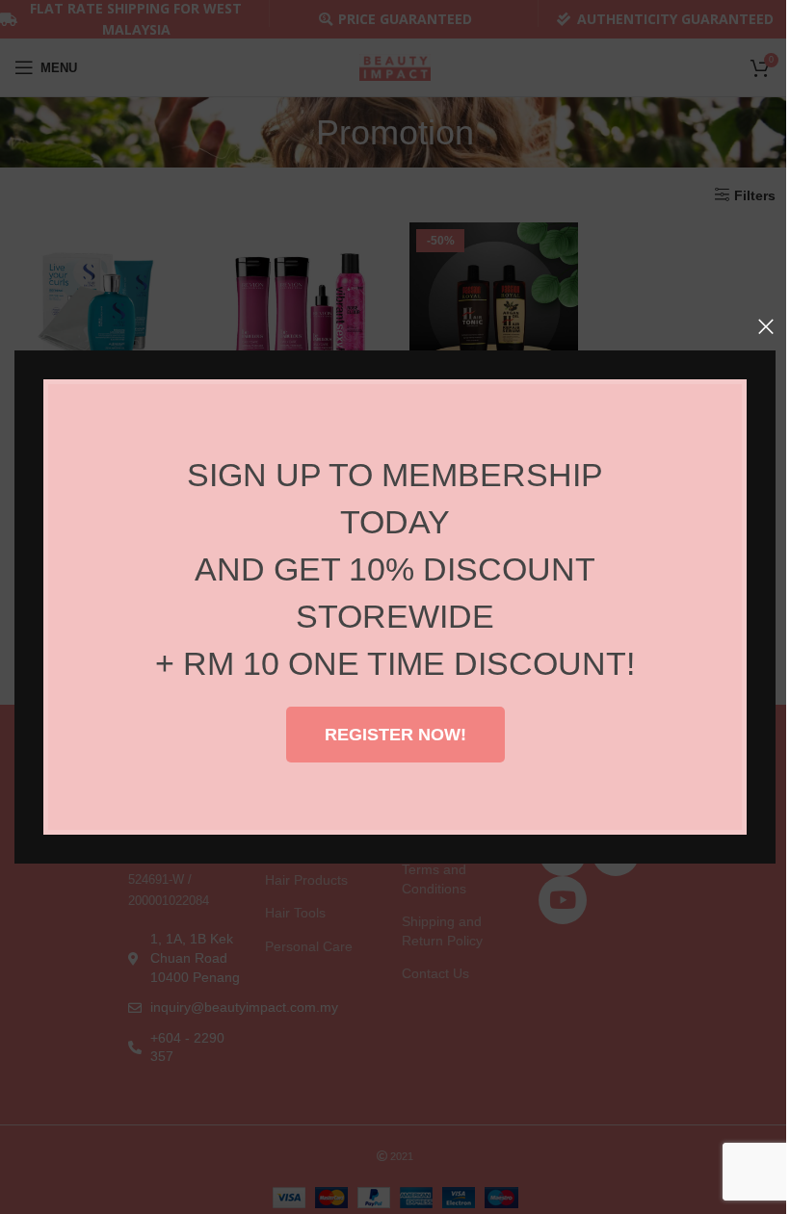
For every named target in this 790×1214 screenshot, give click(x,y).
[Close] (766, 326)
